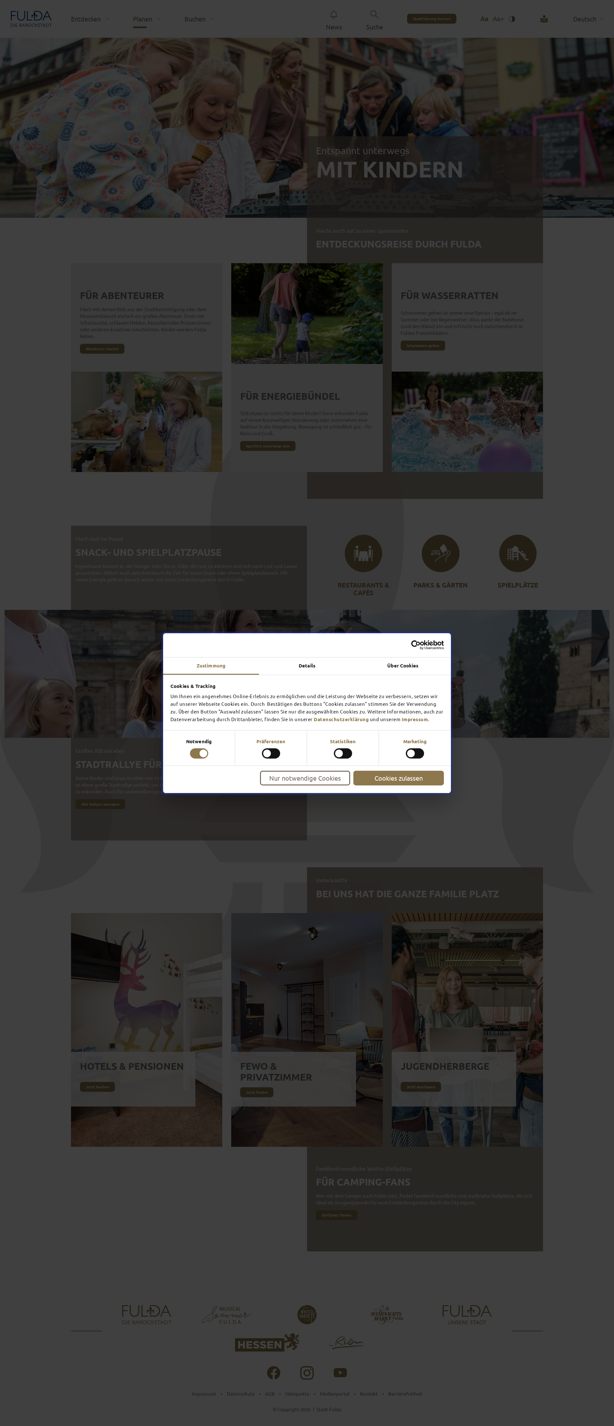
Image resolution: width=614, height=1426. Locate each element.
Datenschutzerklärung (341, 719)
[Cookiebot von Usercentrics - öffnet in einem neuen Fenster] (416, 645)
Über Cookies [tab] (402, 665)
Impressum (415, 719)
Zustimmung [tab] (211, 665)
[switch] (271, 753)
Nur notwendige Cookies (305, 778)
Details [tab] (307, 665)
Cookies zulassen (398, 778)
